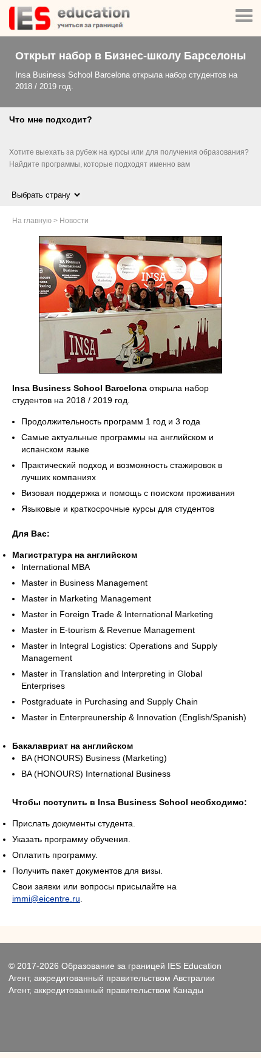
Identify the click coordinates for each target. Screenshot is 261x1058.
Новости (74, 220)
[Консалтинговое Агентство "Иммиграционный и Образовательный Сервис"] (69, 27)
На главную (32, 220)
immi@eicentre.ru (46, 898)
